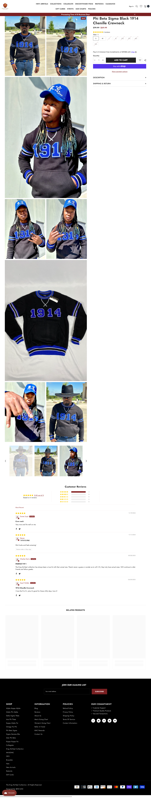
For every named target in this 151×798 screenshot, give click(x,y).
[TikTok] (109, 721)
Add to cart (121, 60)
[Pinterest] (104, 721)
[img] (20, 513)
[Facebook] (93, 721)
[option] (20, 461)
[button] (5, 461)
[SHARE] (144, 60)
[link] (22, 661)
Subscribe (99, 691)
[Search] (136, 6)
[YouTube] (115, 721)
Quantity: (96, 55)
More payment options (119, 71)
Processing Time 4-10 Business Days (75, 14)
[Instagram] (99, 721)
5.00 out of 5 (39, 495)
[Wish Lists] (141, 6)
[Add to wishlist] (140, 60)
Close (135, 14)
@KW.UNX (19, 789)
